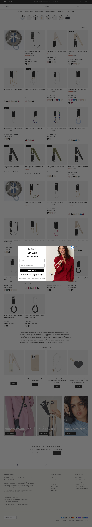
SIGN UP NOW (32, 270)
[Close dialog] (72, 247)
